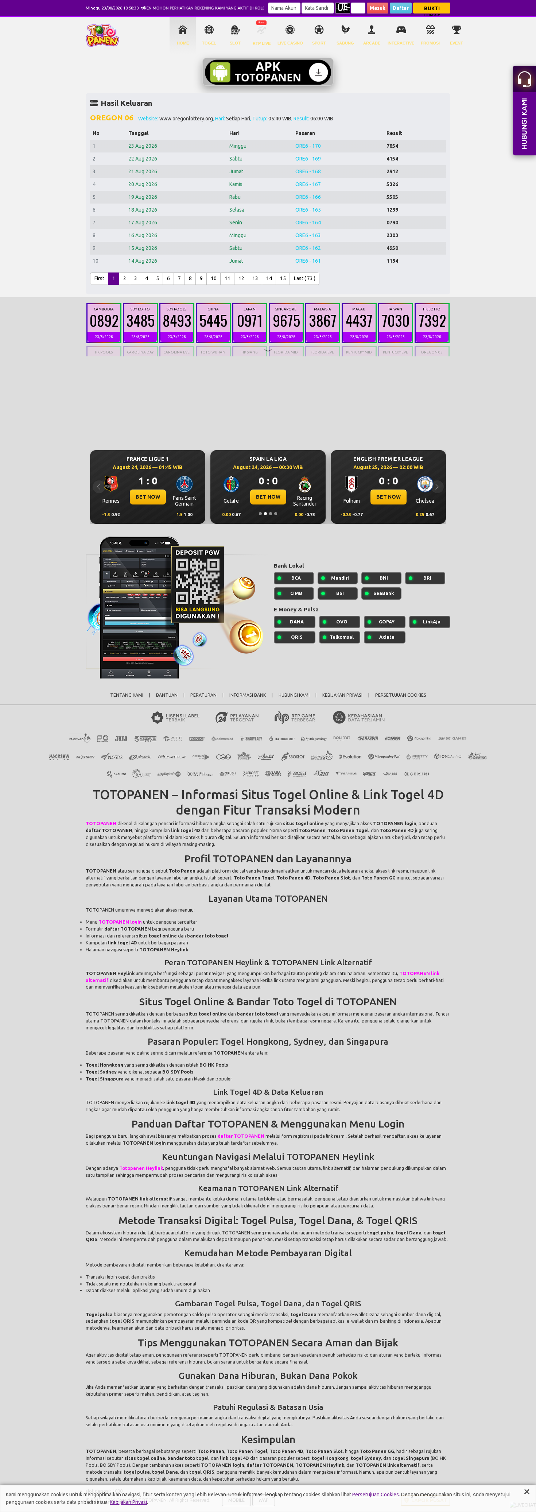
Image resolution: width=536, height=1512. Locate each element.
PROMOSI (430, 43)
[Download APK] (268, 72)
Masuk (377, 8)
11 (227, 278)
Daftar (401, 8)
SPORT (319, 43)
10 (214, 278)
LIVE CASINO (290, 43)
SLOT (235, 43)
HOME (183, 43)
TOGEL (209, 43)
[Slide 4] (275, 513)
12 (241, 278)
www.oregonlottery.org (186, 118)
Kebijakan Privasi (128, 1502)
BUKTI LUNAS (431, 9)
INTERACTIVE (401, 43)
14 (269, 278)
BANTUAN (167, 695)
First (99, 278)
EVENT (456, 43)
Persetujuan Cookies (375, 1494)
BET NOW (148, 497)
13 (255, 278)
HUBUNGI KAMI (294, 695)
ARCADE (371, 43)
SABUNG (345, 43)
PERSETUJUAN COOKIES (400, 695)
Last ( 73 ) (304, 278)
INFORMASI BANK (247, 695)
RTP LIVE (262, 43)
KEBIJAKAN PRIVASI (342, 695)
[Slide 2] (265, 513)
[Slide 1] (260, 513)
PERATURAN (203, 695)
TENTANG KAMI (126, 695)
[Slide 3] (270, 513)
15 (283, 278)
